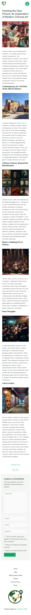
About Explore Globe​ (15, 575)
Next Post (15, 470)
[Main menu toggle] (27, 4)
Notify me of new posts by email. (16, 550)
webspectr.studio (21, 609)
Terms (15, 585)
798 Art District (21, 123)
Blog (15, 572)
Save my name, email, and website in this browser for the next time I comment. (15, 539)
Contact (15, 578)
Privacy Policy (15, 582)
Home (15, 569)
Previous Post (15, 465)
